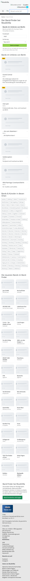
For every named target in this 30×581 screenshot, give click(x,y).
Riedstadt (16, 254)
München (4, 231)
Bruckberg (24, 208)
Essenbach (12, 216)
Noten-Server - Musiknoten (9, 575)
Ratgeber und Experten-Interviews (11, 577)
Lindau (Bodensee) (18, 228)
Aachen (4, 199)
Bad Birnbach (5, 202)
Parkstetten (5, 248)
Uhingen (13, 262)
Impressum (5, 553)
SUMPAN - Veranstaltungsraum (11, 534)
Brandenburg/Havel (15, 208)
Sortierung (6, 39)
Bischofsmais (5, 208)
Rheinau (10, 254)
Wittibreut (17, 268)
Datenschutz (5, 544)
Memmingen (18, 236)
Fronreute (18, 216)
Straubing (19, 260)
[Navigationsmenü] (3, 11)
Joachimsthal (13, 225)
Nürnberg (20, 239)
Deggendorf (19, 210)
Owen (20, 245)
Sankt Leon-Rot (5, 260)
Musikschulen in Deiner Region (10, 574)
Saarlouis (14, 257)
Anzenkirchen (22, 199)
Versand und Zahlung (8, 548)
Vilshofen (4, 265)
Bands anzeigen (14, 45)
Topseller (4, 538)
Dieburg (4, 213)
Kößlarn (20, 225)
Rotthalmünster (6, 257)
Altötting (10, 199)
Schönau (13, 260)
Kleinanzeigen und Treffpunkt (10, 570)
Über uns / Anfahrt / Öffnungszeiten (12, 529)
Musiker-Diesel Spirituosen (9, 572)
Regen (14, 251)
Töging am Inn (5, 262)
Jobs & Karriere (6, 530)
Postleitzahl (6, 34)
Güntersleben (5, 219)
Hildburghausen (6, 222)
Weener (11, 268)
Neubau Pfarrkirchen (8, 532)
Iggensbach (5, 225)
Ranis (9, 251)
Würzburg (11, 265)
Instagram (5, 561)
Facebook (5, 559)
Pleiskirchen (20, 248)
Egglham (15, 213)
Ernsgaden (4, 216)
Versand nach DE (14, 516)
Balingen (21, 202)
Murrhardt (13, 239)
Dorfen (9, 213)
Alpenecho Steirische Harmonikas (11, 567)
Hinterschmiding (16, 222)
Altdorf (15, 199)
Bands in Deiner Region (8, 568)
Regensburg (20, 251)
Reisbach (4, 254)
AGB (3, 542)
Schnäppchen (6, 536)
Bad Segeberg (14, 202)
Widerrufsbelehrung (7, 549)
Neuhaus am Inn (13, 245)
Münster (11, 236)
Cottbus (12, 210)
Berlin (3, 205)
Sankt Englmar (21, 257)
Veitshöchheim (20, 262)
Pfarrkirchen (13, 248)
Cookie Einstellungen (8, 546)
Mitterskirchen (5, 239)
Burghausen (5, 210)
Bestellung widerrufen (8, 551)
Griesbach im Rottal (15, 219)
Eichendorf (22, 213)
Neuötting (4, 245)
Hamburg (24, 219)
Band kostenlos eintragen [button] (12, 497)
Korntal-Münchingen (7, 228)
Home (3, 17)
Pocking (4, 251)
